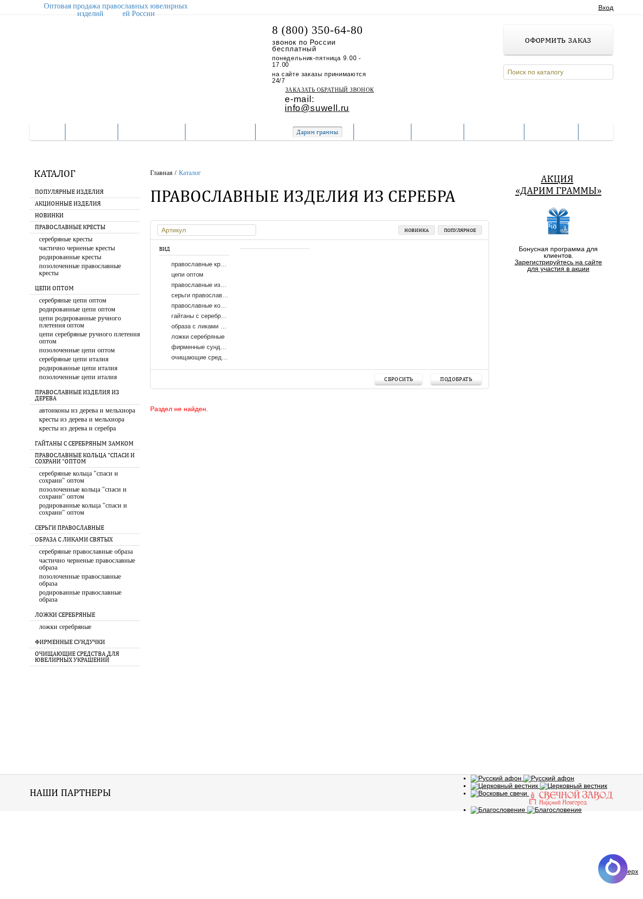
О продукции (220, 131)
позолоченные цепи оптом (77, 350)
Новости (551, 131)
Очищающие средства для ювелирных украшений (77, 657)
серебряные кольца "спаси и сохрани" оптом (78, 477)
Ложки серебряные (65, 615)
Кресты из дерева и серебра (77, 428)
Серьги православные (69, 528)
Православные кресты (70, 227)
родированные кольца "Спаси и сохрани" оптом (83, 509)
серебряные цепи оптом (72, 300)
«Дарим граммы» (558, 190)
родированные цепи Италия (78, 368)
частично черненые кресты (77, 248)
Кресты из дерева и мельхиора (81, 419)
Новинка (416, 230)
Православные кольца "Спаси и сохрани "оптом (85, 458)
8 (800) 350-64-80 (317, 30)
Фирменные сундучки (70, 642)
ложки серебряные (65, 626)
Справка (437, 131)
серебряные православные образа (86, 551)
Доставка (382, 131)
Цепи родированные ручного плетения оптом (80, 322)
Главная (162, 172)
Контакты (494, 131)
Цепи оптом (54, 288)
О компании (151, 131)
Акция (557, 178)
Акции (346, 857)
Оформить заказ (558, 40)
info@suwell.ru (317, 108)
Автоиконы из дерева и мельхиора (87, 410)
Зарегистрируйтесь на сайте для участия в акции (558, 265)
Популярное (460, 230)
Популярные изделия (69, 192)
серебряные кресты (65, 239)
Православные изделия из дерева (77, 395)
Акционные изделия (68, 203)
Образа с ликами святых (74, 539)
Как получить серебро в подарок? (558, 292)
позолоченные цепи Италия (78, 377)
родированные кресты (70, 257)
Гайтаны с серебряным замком (84, 443)
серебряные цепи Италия (73, 359)
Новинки (49, 215)
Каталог (91, 131)
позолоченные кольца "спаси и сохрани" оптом (83, 493)
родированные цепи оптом (77, 309)
